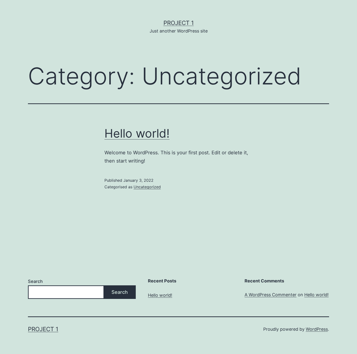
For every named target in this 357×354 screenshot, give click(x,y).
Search (35, 281)
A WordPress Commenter (271, 294)
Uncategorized (147, 186)
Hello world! (137, 133)
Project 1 (178, 22)
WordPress (317, 329)
